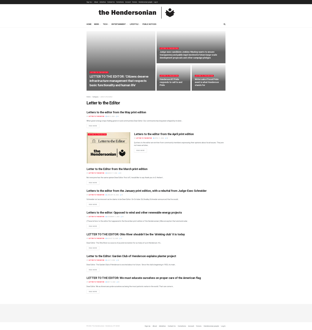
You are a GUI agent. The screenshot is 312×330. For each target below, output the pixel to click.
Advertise (103, 2)
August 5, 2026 (166, 62)
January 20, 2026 (113, 195)
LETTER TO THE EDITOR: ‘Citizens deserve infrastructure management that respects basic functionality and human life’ (119, 81)
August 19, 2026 (115, 90)
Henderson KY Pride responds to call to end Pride (171, 82)
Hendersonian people (145, 2)
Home (89, 24)
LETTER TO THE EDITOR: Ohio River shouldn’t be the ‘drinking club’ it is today (136, 234)
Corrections (120, 2)
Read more (94, 125)
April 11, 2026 (159, 138)
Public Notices (149, 24)
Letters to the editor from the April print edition (164, 134)
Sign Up (89, 2)
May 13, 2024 (111, 282)
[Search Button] (224, 24)
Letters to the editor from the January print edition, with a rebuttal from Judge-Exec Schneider (147, 190)
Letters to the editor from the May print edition (116, 112)
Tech (105, 24)
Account (128, 2)
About (96, 2)
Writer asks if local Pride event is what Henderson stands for (207, 82)
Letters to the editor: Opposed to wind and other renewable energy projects (134, 212)
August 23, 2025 (112, 238)
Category (95, 97)
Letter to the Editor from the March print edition (117, 169)
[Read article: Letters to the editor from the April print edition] (108, 147)
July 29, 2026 (200, 90)
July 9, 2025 (111, 260)
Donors (134, 2)
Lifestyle (134, 24)
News (96, 24)
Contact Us (111, 2)
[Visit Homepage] (137, 13)
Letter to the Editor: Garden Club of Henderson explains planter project (131, 256)
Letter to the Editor (99, 72)
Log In (156, 2)
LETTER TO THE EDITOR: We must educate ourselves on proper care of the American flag (144, 278)
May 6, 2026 (111, 116)
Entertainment (119, 24)
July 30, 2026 (165, 90)
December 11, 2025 (113, 216)
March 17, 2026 (112, 173)
